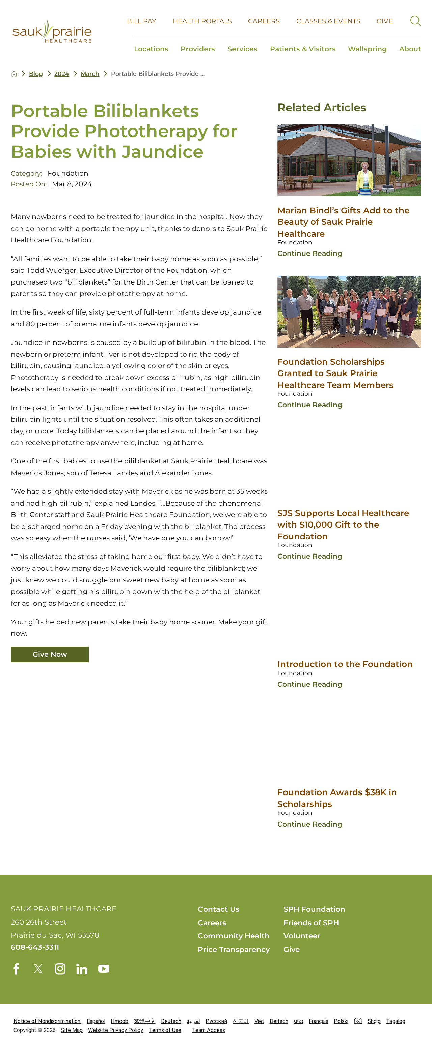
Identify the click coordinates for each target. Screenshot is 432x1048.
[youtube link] (103, 968)
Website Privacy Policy (115, 1030)
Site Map (72, 1030)
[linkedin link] (81, 968)
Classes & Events (328, 21)
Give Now (50, 654)
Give (385, 21)
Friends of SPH (311, 922)
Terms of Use (165, 1030)
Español (96, 1021)
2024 (61, 73)
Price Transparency (234, 949)
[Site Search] (415, 21)
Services (242, 48)
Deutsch (171, 1021)
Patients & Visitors (303, 48)
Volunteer (302, 935)
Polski (341, 1021)
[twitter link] (38, 968)
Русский (216, 1021)
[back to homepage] (14, 73)
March (90, 73)
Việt (259, 1021)
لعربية (193, 1021)
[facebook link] (16, 968)
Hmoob (119, 1021)
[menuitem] (154, 49)
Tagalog (395, 1021)
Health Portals (202, 21)
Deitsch (279, 1021)
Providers (198, 48)
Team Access (208, 1030)
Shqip (374, 1021)
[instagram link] (60, 968)
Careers (264, 21)
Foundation (68, 173)
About (410, 48)
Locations (151, 48)
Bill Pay (141, 21)
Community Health (234, 935)
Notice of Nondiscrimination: (47, 1021)
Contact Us (218, 909)
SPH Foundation (314, 909)
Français (318, 1021)
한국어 (241, 1021)
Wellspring (367, 48)
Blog (36, 73)
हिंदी (358, 1021)
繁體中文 (145, 1021)
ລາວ (298, 1021)
